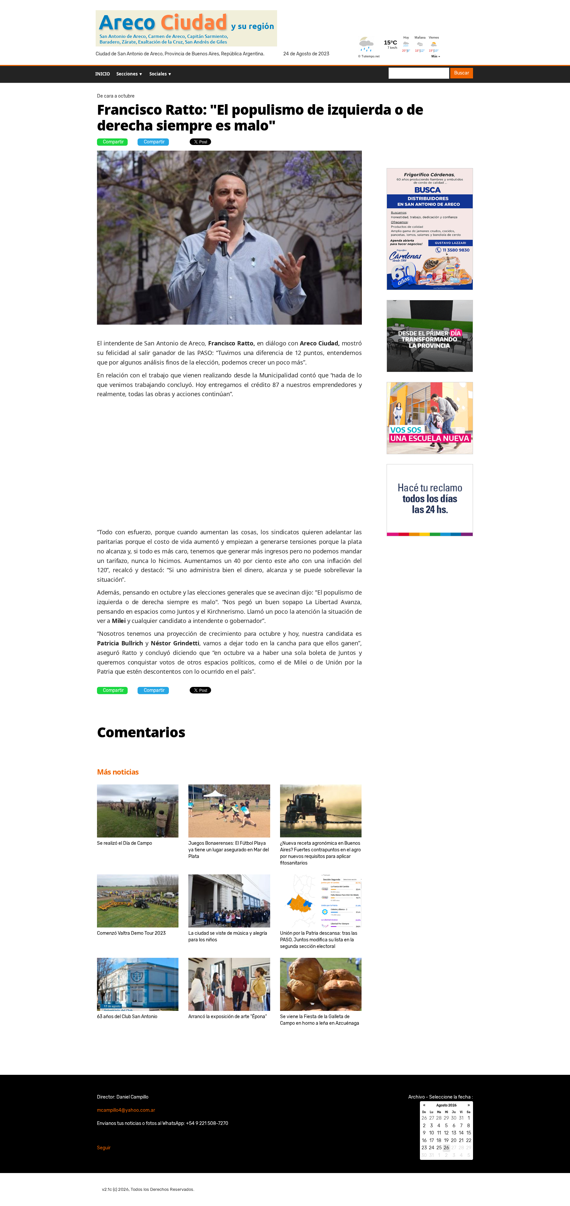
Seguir (104, 1148)
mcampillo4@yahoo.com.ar (126, 1110)
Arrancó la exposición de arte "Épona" (227, 1016)
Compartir (113, 142)
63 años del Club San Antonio (127, 1016)
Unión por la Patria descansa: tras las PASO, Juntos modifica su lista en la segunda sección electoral (318, 939)
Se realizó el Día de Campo (124, 843)
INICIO (102, 74)
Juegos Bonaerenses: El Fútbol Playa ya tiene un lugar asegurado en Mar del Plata (228, 849)
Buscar (461, 73)
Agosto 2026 (446, 1105)
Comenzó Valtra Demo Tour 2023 (131, 933)
